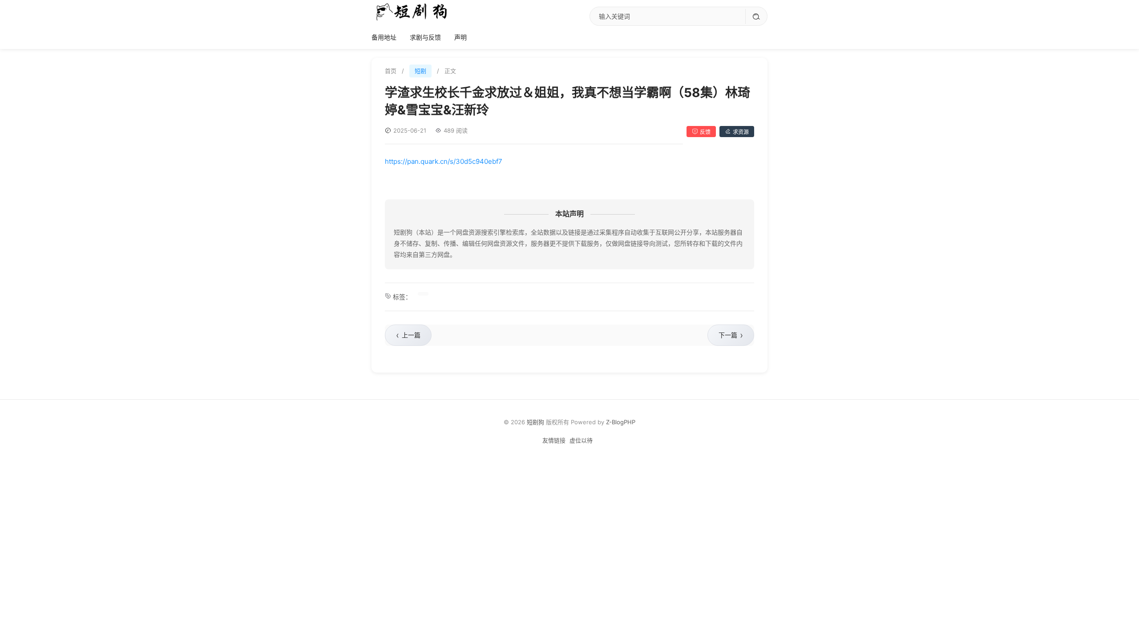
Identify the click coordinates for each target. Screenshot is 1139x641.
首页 (390, 70)
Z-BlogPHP (620, 422)
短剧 (420, 70)
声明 (460, 37)
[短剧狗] (412, 11)
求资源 (741, 132)
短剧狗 (535, 422)
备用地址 (384, 37)
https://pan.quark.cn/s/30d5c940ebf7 (443, 161)
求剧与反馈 (425, 37)
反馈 (705, 132)
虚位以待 (581, 440)
